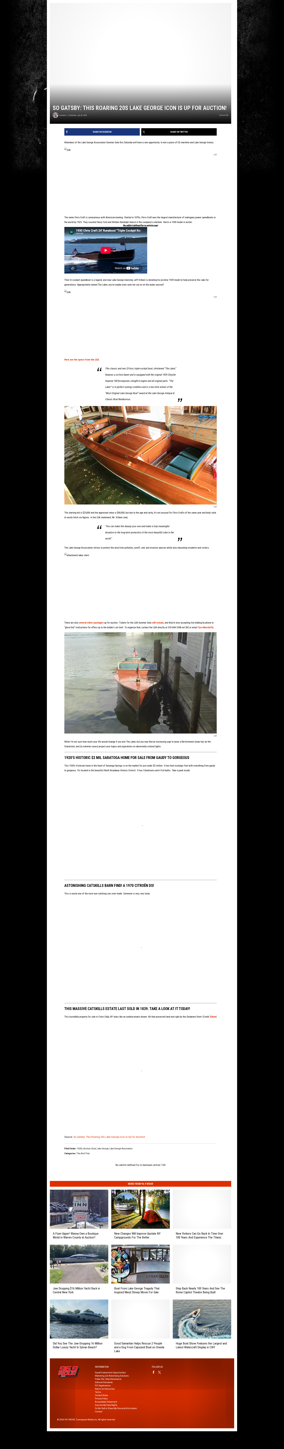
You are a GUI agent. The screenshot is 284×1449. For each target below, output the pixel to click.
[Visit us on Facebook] (155, 1372)
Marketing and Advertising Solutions (112, 1376)
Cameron (63, 115)
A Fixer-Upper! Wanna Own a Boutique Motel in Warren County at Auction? (76, 1235)
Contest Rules (101, 1395)
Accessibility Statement (106, 1402)
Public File (99, 1379)
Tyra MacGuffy (206, 627)
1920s (80, 1148)
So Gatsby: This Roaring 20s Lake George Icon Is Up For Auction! (109, 1136)
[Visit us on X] (161, 1372)
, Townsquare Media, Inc (86, 1419)
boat (94, 1148)
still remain (158, 622)
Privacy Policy (101, 1398)
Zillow (213, 1016)
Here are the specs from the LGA (81, 359)
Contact (98, 1411)
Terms (98, 1392)
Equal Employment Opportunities (110, 1372)
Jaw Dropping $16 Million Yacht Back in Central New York (76, 1290)
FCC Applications (103, 1385)
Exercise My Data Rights (106, 1405)
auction (87, 1148)
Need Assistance (113, 1379)
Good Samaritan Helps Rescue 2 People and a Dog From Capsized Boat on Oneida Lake (139, 1347)
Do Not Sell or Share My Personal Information (116, 1408)
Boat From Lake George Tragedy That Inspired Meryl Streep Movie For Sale (136, 1290)
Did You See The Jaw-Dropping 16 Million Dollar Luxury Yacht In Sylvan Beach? (78, 1345)
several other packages (91, 622)
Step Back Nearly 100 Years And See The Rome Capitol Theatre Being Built (200, 1290)
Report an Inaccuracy (105, 1389)
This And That (83, 1153)
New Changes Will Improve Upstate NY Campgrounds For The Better (137, 1235)
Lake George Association (121, 1148)
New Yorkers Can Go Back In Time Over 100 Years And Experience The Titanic (199, 1235)
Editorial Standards (104, 1382)
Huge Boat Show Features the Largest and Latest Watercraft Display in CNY (201, 1345)
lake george (103, 1148)
